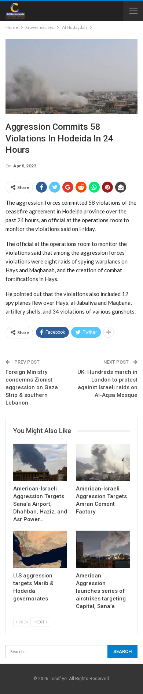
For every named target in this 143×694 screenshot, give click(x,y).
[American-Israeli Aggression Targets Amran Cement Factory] (103, 462)
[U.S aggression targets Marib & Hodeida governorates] (40, 549)
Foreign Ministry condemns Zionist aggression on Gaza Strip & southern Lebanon (32, 387)
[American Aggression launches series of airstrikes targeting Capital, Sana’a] (103, 549)
